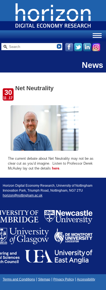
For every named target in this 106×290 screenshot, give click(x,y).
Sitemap (44, 279)
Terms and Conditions (19, 279)
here (55, 168)
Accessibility (86, 279)
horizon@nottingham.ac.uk (22, 195)
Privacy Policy (63, 279)
